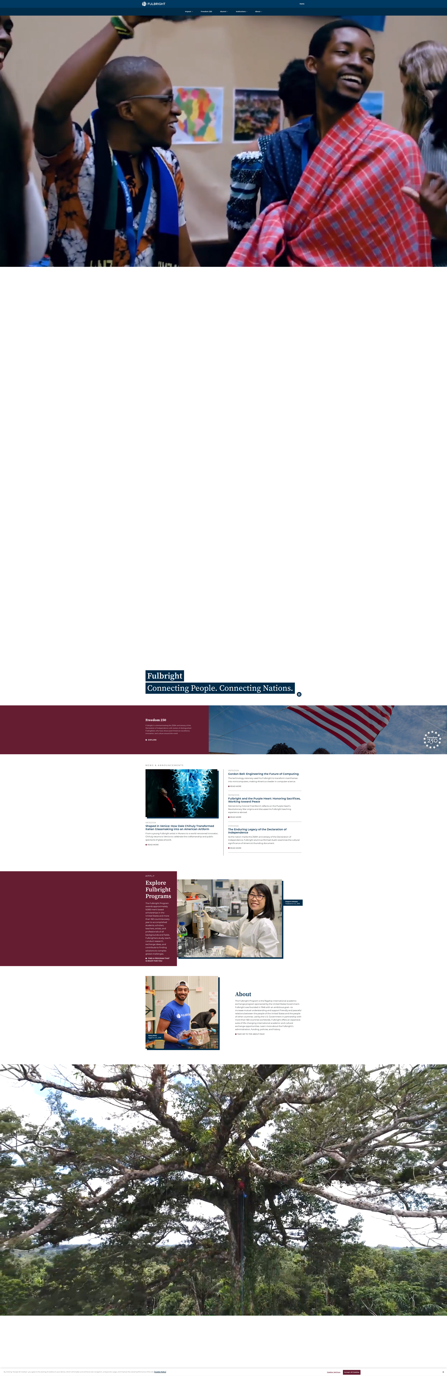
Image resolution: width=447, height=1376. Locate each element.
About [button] (257, 12)
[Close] (443, 1372)
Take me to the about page (251, 1034)
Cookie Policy (160, 1372)
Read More (153, 845)
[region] (223, 1372)
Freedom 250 (206, 12)
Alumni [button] (223, 12)
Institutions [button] (241, 12)
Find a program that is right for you (157, 960)
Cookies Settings (333, 1372)
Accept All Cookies (351, 1372)
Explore (152, 740)
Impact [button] (188, 12)
